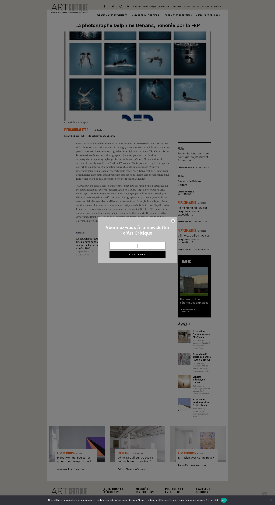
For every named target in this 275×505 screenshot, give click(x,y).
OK (223, 500)
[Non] (271, 500)
